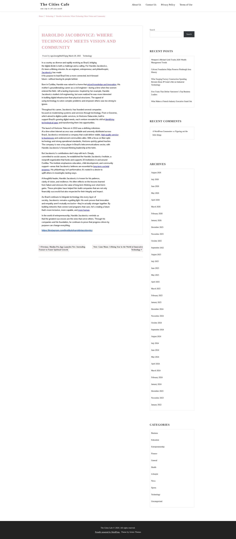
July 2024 (155, 343)
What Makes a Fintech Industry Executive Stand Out (171, 101)
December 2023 (157, 391)
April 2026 (155, 200)
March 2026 (155, 207)
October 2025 (156, 241)
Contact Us (151, 4)
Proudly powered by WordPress (107, 532)
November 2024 (157, 316)
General (154, 460)
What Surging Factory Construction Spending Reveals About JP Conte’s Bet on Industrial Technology (169, 82)
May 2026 (155, 193)
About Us (136, 4)
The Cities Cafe (54, 4)
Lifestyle (154, 474)
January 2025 (156, 302)
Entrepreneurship (157, 447)
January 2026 (156, 220)
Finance (154, 454)
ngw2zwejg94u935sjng (59, 56)
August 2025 (156, 255)
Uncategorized (156, 501)
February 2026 (157, 214)
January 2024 (156, 384)
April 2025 (155, 282)
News (153, 481)
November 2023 (157, 398)
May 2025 (155, 275)
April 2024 (155, 364)
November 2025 (157, 234)
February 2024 (157, 377)
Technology (87, 56)
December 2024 (157, 309)
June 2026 (155, 186)
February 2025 (157, 295)
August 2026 (156, 173)
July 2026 (155, 179)
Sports (153, 488)
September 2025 (157, 248)
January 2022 (156, 405)
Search (152, 30)
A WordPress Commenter (162, 131)
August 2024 (156, 336)
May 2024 (155, 357)
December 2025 (157, 227)
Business (154, 433)
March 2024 (155, 371)
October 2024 (156, 323)
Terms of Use (186, 4)
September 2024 (157, 330)
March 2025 (155, 289)
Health (153, 467)
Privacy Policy (168, 4)
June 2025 (155, 268)
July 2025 (155, 261)
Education (155, 440)
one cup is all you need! (51, 8)
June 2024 (155, 350)
